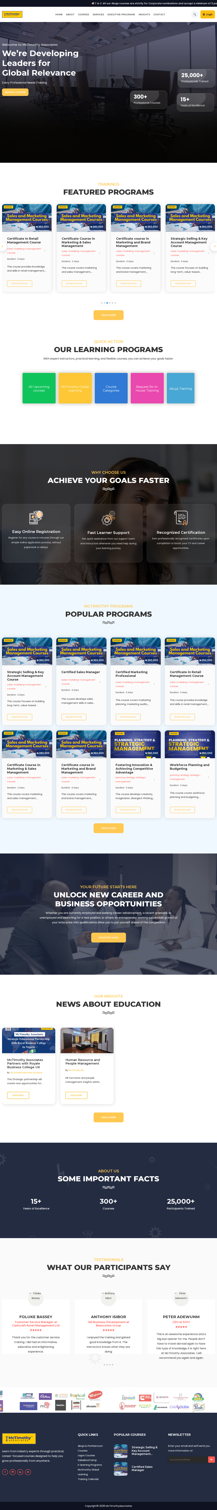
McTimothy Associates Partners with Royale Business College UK (25, 1063)
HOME (59, 14)
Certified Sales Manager (142, 1468)
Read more (18, 1095)
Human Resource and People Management (82, 1062)
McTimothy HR (76, 1070)
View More (108, 315)
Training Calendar (88, 1479)
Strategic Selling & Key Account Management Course (144, 1451)
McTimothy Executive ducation (26, 1072)
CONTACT (159, 14)
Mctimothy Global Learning (88, 1472)
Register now (20, 283)
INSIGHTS (144, 14)
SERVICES (98, 14)
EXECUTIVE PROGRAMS (121, 14)
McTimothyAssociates (119, 1506)
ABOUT (70, 14)
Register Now (108, 937)
